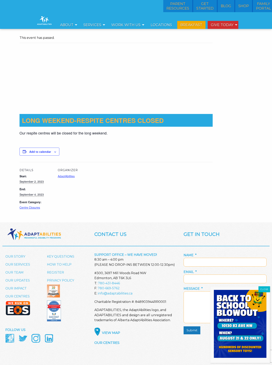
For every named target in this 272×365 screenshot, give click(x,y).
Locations (161, 25)
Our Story (15, 256)
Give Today (222, 25)
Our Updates (17, 280)
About (66, 25)
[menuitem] (67, 25)
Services (92, 25)
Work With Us (126, 25)
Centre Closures (30, 207)
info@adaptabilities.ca (115, 293)
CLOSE (264, 289)
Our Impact (16, 288)
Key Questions (60, 256)
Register (55, 272)
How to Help (59, 264)
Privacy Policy (60, 280)
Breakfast (191, 25)
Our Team (14, 272)
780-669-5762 (109, 288)
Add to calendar (40, 152)
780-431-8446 (109, 283)
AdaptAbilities (66, 176)
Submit (192, 330)
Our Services (17, 264)
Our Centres (17, 296)
